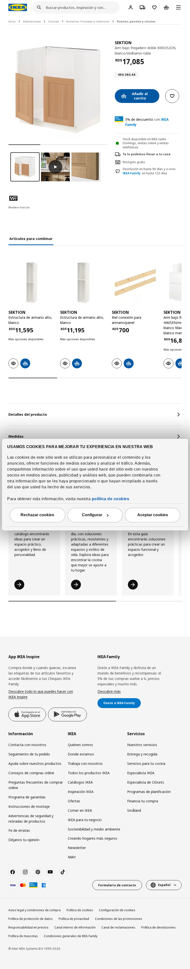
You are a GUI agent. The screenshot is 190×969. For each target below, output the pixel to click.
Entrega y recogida (142, 754)
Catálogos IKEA (80, 782)
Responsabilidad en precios (28, 927)
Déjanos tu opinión (23, 839)
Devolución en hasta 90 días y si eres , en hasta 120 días (149, 171)
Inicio (12, 21)
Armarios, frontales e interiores (87, 21)
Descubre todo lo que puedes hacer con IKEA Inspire (40, 694)
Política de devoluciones (158, 927)
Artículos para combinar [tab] (30, 238)
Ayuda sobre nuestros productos (34, 763)
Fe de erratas (19, 830)
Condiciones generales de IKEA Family (70, 936)
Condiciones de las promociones (118, 919)
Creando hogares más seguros (92, 838)
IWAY (72, 857)
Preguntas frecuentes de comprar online (35, 785)
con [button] (147, 122)
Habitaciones (32, 21)
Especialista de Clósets (145, 782)
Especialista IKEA (140, 773)
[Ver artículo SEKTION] (31, 282)
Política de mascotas (23, 936)
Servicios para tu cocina (146, 763)
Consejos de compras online (31, 773)
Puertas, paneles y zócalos (136, 21)
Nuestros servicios (142, 744)
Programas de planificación (149, 791)
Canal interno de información (74, 927)
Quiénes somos (80, 744)
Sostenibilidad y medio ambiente (94, 829)
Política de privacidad (74, 919)
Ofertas (74, 801)
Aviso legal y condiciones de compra (34, 910)
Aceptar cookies (152, 515)
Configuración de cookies (117, 910)
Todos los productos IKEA (89, 773)
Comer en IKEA (80, 810)
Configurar (92, 515)
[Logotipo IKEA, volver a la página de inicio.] (17, 7)
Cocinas (53, 21)
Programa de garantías (27, 797)
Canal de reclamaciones (118, 927)
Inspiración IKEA (81, 791)
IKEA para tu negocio (85, 819)
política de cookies (110, 499)
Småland (134, 810)
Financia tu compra (142, 801)
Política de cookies (80, 910)
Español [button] (164, 885)
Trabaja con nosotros (85, 763)
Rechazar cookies (37, 515)
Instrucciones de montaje (29, 806)
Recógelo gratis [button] (134, 162)
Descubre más (109, 691)
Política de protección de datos (30, 919)
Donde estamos (81, 754)
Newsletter (77, 847)
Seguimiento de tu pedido (29, 754)
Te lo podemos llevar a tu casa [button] (146, 154)
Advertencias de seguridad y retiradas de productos (30, 818)
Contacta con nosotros (27, 744)
